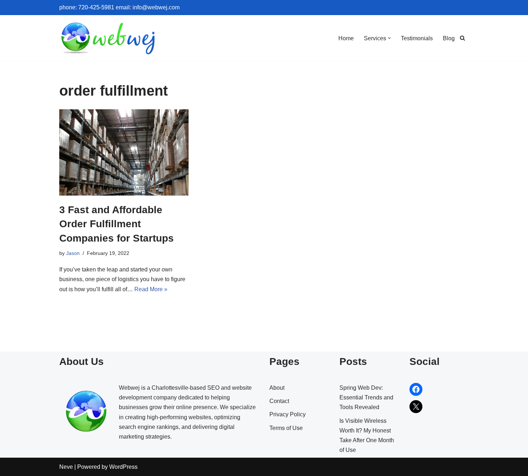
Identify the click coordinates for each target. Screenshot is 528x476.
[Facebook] (415, 389)
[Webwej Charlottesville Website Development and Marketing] (108, 38)
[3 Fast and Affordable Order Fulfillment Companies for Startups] (124, 152)
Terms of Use (286, 428)
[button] (389, 38)
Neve (66, 467)
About (276, 388)
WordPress (123, 467)
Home (346, 38)
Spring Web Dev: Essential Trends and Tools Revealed (366, 397)
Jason (73, 253)
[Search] (462, 38)
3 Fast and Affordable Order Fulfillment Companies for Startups (116, 223)
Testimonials (417, 38)
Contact (279, 401)
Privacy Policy (287, 414)
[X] (415, 406)
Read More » (150, 289)
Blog (449, 38)
